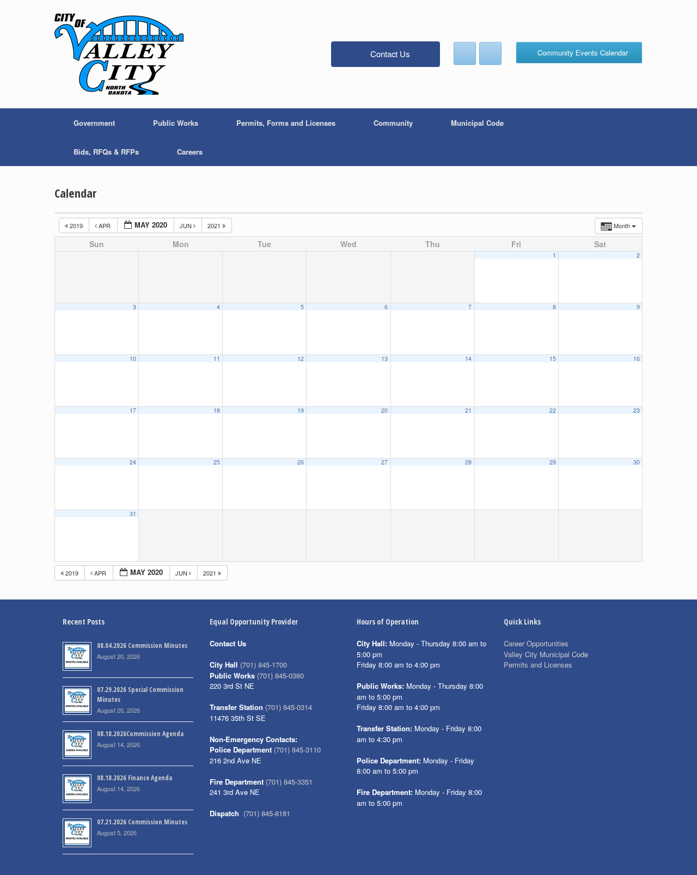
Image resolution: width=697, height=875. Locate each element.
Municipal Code (477, 123)
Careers (190, 151)
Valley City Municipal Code (546, 654)
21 (468, 410)
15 (552, 358)
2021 (214, 225)
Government (94, 123)
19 (300, 410)
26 (300, 462)
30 (636, 462)
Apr (104, 225)
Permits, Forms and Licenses (285, 123)
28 (468, 462)
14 (468, 358)
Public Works (175, 123)
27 (384, 462)
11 (216, 358)
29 (552, 462)
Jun (186, 225)
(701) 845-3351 (289, 781)
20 (384, 410)
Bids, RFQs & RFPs (106, 151)
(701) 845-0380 (280, 675)
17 (133, 410)
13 (384, 358)
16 (636, 358)
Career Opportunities (536, 643)
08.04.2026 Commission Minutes (142, 645)
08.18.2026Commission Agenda (140, 733)
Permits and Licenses (538, 664)
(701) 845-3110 (297, 749)
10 (133, 358)
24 (133, 462)
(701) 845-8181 (266, 813)
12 (300, 358)
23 (636, 410)
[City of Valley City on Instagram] (490, 53)
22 (552, 410)
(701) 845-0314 (288, 707)
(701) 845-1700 (263, 664)
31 (133, 514)
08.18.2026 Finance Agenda (134, 777)
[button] (626, 137)
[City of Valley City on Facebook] (465, 53)
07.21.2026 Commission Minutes (142, 822)
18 (216, 410)
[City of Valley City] (119, 54)
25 (216, 462)
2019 (76, 225)
